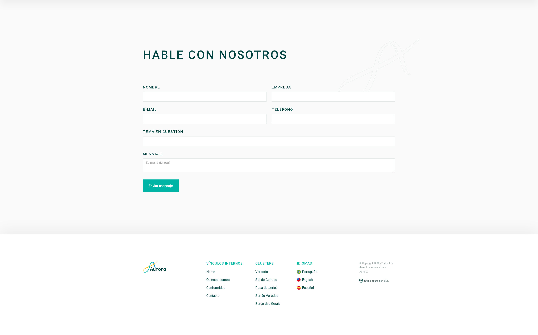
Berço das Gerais (268, 304)
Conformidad (215, 288)
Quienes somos (218, 280)
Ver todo (261, 272)
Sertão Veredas (266, 296)
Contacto (212, 296)
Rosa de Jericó (266, 288)
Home (210, 272)
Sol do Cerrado (266, 280)
